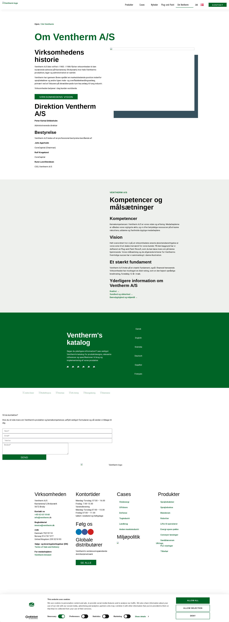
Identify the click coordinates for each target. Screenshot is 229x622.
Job (196, 4)
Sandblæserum (167, 540)
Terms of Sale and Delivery (47, 547)
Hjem (37, 24)
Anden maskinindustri (129, 529)
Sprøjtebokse (166, 507)
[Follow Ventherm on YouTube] (91, 532)
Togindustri (124, 518)
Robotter (164, 518)
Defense (123, 513)
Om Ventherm (183, 4)
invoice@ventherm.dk (45, 525)
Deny (193, 616)
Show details (140, 616)
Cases (142, 4)
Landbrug (123, 524)
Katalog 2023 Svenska (138, 344)
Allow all (193, 600)
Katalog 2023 (138, 326)
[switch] (84, 616)
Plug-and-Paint (167, 4)
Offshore (123, 507)
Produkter (129, 4)
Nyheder (154, 4)
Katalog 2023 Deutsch (138, 353)
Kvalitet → (114, 291)
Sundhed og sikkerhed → (121, 294)
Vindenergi (124, 502)
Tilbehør (164, 551)
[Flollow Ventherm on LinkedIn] (79, 532)
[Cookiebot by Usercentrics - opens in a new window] (31, 617)
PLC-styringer (166, 546)
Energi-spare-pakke (169, 529)
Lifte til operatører (169, 524)
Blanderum (165, 513)
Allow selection (192, 608)
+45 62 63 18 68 (42, 514)
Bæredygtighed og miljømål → (123, 297)
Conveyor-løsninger (169, 535)
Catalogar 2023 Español (138, 362)
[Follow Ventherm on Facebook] (85, 532)
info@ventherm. (42, 517)
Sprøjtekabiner (167, 502)
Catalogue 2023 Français (138, 371)
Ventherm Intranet (43, 555)
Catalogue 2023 (138, 335)
